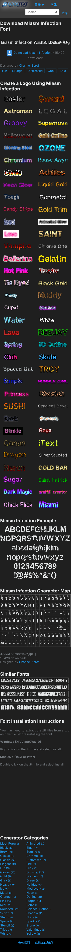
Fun (4, 71)
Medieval (35, 888)
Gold (6, 876)
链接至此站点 (44, 942)
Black (6, 847)
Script (6, 913)
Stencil (7, 925)
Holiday (34, 884)
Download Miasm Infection (32, 52)
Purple (33, 901)
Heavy (7, 884)
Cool (51, 71)
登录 (65, 13)
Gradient (34, 876)
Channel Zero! (29, 65)
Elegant (8, 864)
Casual (7, 856)
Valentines (35, 929)
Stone (32, 925)
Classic (7, 860)
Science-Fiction (39, 909)
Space (6, 921)
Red (6, 905)
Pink (6, 901)
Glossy (7, 872)
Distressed (35, 71)
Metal (6, 892)
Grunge (17, 71)
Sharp (6, 917)
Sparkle (33, 921)
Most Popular (9, 843)
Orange (8, 896)
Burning (34, 851)
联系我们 (24, 942)
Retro (32, 905)
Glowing (35, 872)
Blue (32, 847)
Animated (35, 843)
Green (33, 880)
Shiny (32, 917)
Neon (32, 892)
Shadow (34, 913)
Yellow (33, 933)
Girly (31, 868)
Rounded (9, 909)
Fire (31, 864)
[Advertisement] (35, 800)
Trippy (7, 929)
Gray (5, 880)
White (6, 933)
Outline (34, 896)
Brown (7, 851)
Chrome (34, 856)
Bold (63, 71)
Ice (4, 888)
